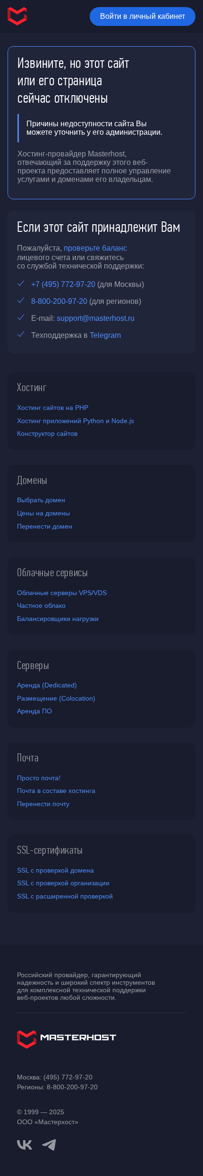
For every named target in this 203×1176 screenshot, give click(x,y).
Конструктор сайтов (47, 433)
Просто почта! (38, 778)
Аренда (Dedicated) (47, 685)
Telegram (105, 335)
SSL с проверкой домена (55, 870)
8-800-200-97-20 (59, 301)
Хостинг (32, 387)
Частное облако (41, 605)
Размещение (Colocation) (56, 698)
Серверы (33, 665)
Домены (32, 480)
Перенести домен (44, 526)
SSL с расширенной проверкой (65, 896)
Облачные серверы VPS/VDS (62, 592)
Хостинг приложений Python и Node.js (75, 421)
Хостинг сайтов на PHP (52, 407)
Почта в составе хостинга (56, 790)
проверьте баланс (95, 248)
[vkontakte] (24, 1144)
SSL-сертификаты (50, 850)
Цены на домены (43, 513)
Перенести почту (43, 804)
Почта (27, 757)
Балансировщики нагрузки (58, 618)
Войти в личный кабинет (142, 16)
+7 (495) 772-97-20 (63, 284)
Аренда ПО (34, 711)
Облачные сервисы (52, 572)
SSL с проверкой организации (63, 883)
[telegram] (49, 1144)
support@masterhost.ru (96, 318)
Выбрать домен (41, 500)
